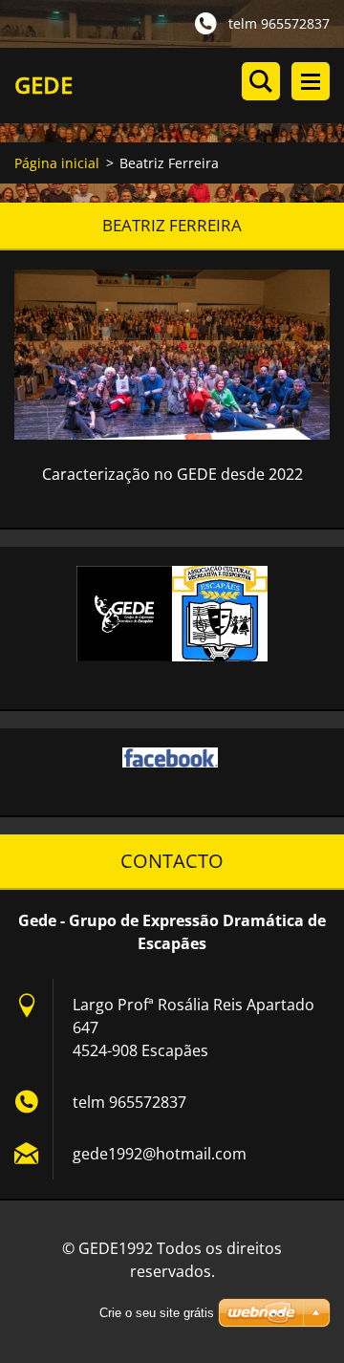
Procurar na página (261, 81)
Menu (310, 81)
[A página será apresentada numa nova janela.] (172, 355)
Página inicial (56, 163)
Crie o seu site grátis (156, 1313)
